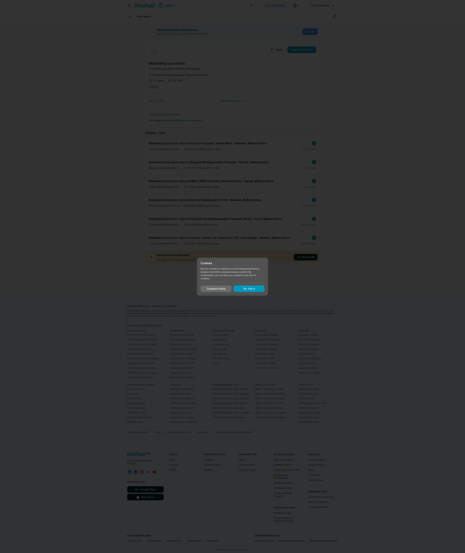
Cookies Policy (216, 288)
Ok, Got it (249, 288)
